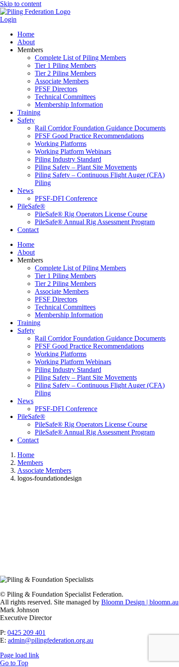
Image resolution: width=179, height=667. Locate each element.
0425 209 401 (26, 632)
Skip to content (20, 3)
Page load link (19, 655)
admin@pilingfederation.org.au (50, 640)
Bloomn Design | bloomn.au (140, 602)
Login (8, 19)
